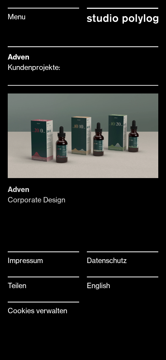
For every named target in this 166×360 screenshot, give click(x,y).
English (98, 285)
